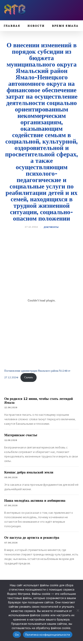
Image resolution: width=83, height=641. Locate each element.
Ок (17, 634)
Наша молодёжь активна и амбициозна (34, 500)
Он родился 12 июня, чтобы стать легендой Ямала (38, 400)
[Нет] (78, 610)
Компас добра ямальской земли (28, 472)
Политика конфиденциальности (47, 634)
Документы (51, 227)
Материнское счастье (20, 435)
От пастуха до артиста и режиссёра (31, 537)
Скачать (28, 377)
